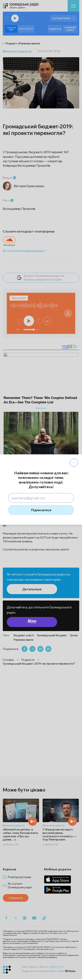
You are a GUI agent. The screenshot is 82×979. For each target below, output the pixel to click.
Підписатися (41, 510)
